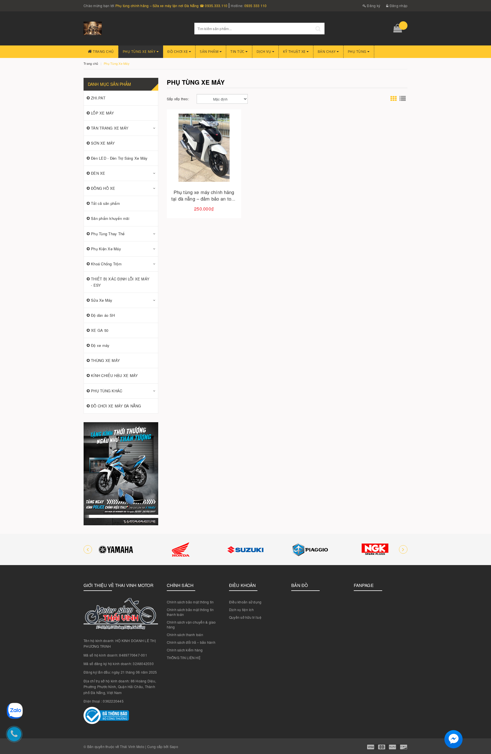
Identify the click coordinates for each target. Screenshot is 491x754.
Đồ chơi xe (178, 51)
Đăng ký (373, 5)
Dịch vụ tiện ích (241, 609)
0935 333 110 (255, 5)
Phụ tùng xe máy (140, 51)
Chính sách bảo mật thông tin (190, 601)
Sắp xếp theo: (178, 98)
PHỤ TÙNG (358, 51)
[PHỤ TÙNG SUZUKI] (245, 549)
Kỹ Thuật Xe (295, 51)
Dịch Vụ (264, 51)
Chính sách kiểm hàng (185, 649)
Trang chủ (103, 51)
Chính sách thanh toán (185, 634)
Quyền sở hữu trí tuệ (245, 617)
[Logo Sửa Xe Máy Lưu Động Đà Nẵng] (135, 28)
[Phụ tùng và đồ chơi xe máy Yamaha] (116, 549)
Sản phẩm (210, 51)
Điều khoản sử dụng (245, 601)
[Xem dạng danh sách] (403, 99)
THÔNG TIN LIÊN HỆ (184, 657)
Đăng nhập (398, 5)
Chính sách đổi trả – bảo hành (191, 642)
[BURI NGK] (375, 549)
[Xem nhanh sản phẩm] (224, 164)
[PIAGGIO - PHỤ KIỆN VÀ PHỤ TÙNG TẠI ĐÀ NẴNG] (310, 549)
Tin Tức (238, 51)
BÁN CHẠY (327, 51)
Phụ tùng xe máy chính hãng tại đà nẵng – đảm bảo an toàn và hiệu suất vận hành (203, 199)
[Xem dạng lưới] (393, 99)
